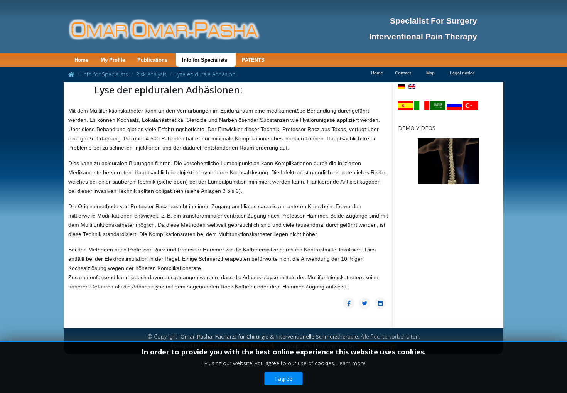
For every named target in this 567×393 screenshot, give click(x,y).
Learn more (351, 363)
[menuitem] (81, 60)
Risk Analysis (151, 74)
